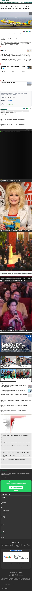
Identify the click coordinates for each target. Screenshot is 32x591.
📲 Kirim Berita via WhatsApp (16, 487)
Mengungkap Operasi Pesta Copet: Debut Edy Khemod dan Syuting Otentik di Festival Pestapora (17, 442)
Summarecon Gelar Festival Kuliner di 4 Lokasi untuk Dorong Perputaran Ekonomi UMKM (16, 452)
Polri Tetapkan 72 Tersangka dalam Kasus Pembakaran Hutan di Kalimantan (14, 459)
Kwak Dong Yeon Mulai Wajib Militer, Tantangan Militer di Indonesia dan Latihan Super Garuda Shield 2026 (15, 116)
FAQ (1, 507)
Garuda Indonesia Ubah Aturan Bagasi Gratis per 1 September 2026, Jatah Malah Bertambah (14, 405)
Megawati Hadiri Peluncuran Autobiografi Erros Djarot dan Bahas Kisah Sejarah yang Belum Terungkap (13, 330)
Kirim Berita (2, 524)
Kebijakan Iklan (3, 537)
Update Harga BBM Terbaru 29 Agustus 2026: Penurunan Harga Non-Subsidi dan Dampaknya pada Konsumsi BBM (16, 445)
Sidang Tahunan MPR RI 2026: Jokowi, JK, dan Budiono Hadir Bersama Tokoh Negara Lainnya (12, 280)
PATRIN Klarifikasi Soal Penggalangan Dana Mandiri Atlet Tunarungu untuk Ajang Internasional (7, 379)
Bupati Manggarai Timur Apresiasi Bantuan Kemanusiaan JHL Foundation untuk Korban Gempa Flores (23, 379)
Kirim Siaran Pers (3, 525)
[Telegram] (29, 31)
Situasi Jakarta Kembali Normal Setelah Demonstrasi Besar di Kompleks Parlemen (13, 119)
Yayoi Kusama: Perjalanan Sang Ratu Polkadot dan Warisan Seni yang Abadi (10, 180)
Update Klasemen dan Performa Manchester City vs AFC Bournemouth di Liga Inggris (15, 438)
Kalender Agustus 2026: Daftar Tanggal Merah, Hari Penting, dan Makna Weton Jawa (13, 124)
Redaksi (2, 503)
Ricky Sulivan (10, 100)
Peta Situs (2, 528)
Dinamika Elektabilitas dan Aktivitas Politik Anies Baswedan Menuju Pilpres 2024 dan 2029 (16, 435)
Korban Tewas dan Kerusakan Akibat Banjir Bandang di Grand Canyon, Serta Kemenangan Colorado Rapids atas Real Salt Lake (15, 353)
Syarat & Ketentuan (3, 536)
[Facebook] (25, 31)
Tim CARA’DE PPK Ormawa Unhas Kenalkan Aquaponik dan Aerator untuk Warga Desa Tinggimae (24, 366)
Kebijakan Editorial (3, 512)
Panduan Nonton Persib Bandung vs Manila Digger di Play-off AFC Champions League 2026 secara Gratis (13, 395)
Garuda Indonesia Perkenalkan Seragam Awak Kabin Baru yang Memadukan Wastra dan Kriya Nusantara (16, 400)
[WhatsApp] (27, 31)
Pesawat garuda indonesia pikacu (5, 112)
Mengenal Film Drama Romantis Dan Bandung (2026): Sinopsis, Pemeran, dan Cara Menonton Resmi (16, 466)
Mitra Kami (2, 506)
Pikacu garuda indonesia (13, 112)
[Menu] (1, 0)
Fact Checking (3, 516)
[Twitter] (26, 31)
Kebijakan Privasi (3, 533)
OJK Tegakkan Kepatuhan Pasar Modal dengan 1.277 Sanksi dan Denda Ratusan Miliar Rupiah (13, 390)
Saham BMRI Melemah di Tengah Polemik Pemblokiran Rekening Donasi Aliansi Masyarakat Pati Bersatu (16, 456)
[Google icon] (23, 31)
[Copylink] (31, 31)
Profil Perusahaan (3, 502)
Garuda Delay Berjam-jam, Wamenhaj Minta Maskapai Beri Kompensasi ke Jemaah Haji (13, 410)
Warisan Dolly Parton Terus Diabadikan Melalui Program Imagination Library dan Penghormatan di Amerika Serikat (15, 230)
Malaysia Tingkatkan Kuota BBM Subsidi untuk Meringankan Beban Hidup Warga (7, 366)
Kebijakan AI (3, 517)
